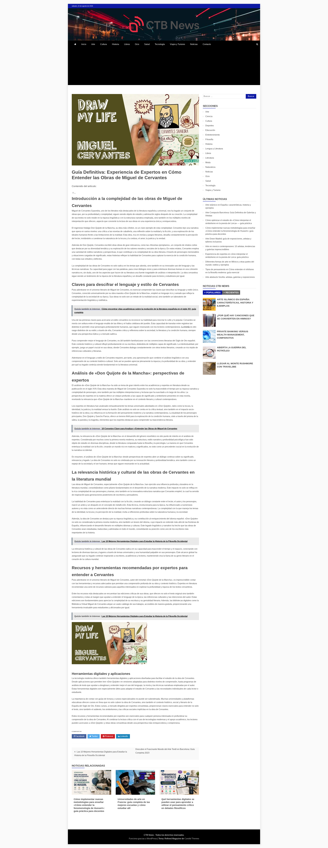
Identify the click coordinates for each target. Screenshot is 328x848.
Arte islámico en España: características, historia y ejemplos (235, 302)
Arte (93, 44)
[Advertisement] (164, 67)
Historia (115, 44)
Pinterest (108, 736)
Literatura (209, 158)
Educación (210, 130)
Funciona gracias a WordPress (143, 838)
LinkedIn (124, 736)
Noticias (194, 44)
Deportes (209, 125)
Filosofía (209, 139)
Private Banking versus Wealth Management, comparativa (232, 334)
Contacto (207, 44)
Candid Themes (191, 838)
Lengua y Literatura (214, 149)
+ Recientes (231, 292)
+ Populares (212, 292)
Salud (147, 44)
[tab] (212, 292)
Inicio (83, 44)
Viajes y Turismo (177, 44)
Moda (208, 162)
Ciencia (208, 116)
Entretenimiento (212, 135)
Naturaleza (210, 167)
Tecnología (160, 44)
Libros (127, 44)
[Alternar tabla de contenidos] (74, 193)
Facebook (79, 736)
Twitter (94, 736)
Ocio (137, 44)
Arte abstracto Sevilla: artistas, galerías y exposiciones (230, 277)
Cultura (103, 44)
